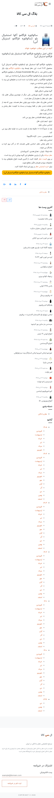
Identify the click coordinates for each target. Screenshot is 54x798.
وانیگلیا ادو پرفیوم (45, 305)
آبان (40, 484)
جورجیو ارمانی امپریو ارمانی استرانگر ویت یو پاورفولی (33, 352)
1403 (45, 502)
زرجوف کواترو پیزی (45, 276)
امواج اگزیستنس (46, 343)
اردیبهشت (38, 434)
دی (41, 491)
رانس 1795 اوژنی (46, 285)
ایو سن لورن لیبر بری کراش (42, 238)
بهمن (40, 495)
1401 (45, 601)
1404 (45, 453)
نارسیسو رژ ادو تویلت (44, 381)
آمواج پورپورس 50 (45, 400)
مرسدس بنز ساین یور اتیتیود (41, 324)
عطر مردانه (48, 155)
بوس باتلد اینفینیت (45, 218)
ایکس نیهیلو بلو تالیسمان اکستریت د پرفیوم (35, 314)
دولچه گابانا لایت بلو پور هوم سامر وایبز (37, 247)
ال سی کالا (31, 26)
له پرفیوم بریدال (46, 295)
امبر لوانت (48, 372)
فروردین (39, 431)
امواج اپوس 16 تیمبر (44, 333)
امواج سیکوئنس (46, 266)
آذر (41, 487)
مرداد (40, 446)
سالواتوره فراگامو (15, 68)
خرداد (40, 438)
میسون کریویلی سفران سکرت (41, 228)
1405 (45, 427)
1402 (45, 552)
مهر (40, 480)
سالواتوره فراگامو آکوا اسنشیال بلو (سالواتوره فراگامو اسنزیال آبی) (20, 38)
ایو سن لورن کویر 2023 (43, 257)
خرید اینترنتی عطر (42, 166)
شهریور (39, 449)
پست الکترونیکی (46, 772)
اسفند (40, 499)
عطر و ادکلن (42, 414)
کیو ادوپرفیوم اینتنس (44, 391)
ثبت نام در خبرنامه (14, 783)
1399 (45, 699)
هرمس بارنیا (47, 362)
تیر (41, 442)
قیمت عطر (43, 159)
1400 (45, 650)
